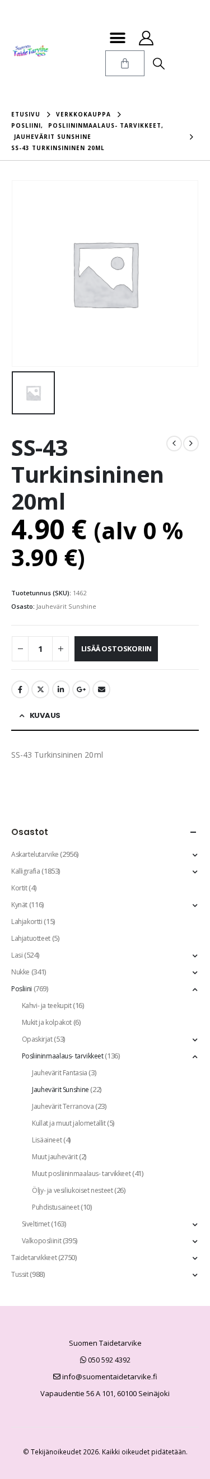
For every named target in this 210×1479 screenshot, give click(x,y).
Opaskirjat (37, 1039)
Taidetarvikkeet (34, 1257)
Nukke (20, 972)
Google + (81, 689)
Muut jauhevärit (54, 1156)
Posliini (21, 988)
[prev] (174, 443)
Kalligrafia (25, 871)
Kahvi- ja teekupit (47, 1005)
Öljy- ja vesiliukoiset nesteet (72, 1190)
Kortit (19, 888)
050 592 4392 (108, 1360)
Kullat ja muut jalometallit (68, 1123)
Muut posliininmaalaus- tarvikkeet (81, 1173)
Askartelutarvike (35, 854)
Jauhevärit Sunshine (66, 606)
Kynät (19, 904)
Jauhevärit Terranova (63, 1106)
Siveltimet (36, 1224)
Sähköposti (101, 689)
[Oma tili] (146, 38)
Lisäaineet (47, 1140)
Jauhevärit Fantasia (59, 1072)
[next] (191, 443)
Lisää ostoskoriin (116, 648)
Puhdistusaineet (55, 1207)
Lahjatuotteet (30, 938)
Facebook (20, 689)
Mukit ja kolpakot (47, 1022)
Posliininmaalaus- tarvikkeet (63, 1056)
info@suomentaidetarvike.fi (108, 1376)
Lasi (16, 955)
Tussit (20, 1274)
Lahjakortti (27, 921)
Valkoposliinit (42, 1240)
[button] (117, 37)
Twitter (40, 689)
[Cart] (124, 63)
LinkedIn (61, 689)
